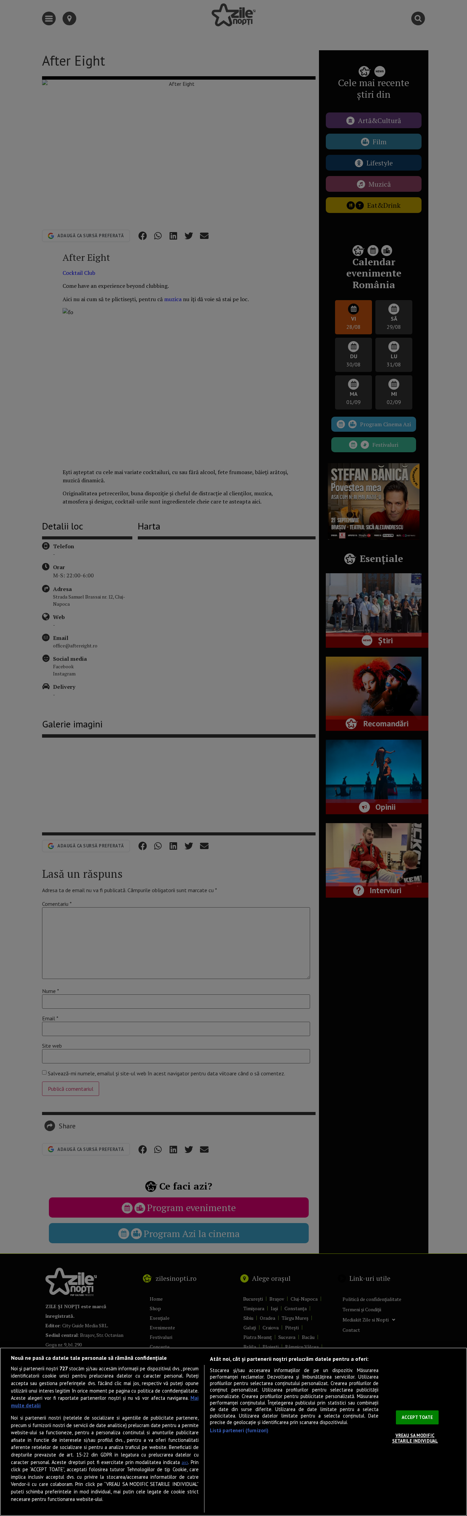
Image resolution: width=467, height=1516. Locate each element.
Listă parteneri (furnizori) (239, 1430)
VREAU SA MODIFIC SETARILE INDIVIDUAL (415, 1438)
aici (185, 1462)
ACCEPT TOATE (417, 1417)
